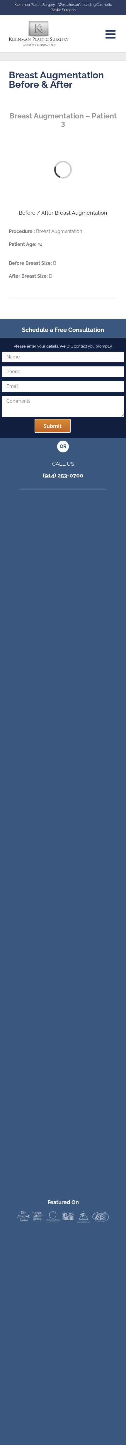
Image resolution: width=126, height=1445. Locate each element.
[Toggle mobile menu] (111, 34)
